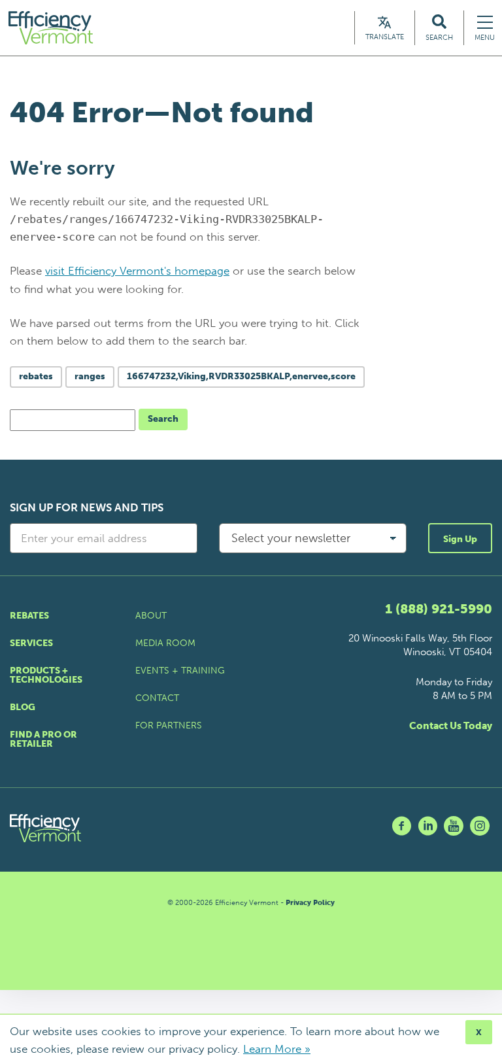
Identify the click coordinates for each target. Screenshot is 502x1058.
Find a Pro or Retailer (43, 739)
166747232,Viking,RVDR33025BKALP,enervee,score (241, 376)
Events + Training (180, 670)
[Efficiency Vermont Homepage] (51, 27)
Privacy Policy (310, 902)
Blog (22, 707)
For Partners (168, 725)
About (151, 615)
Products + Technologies (46, 675)
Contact (157, 698)
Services (31, 643)
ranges (90, 376)
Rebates (29, 615)
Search (163, 418)
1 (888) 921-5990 (438, 609)
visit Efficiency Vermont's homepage (137, 270)
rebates (36, 376)
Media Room (165, 643)
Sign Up (460, 539)
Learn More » (276, 1048)
